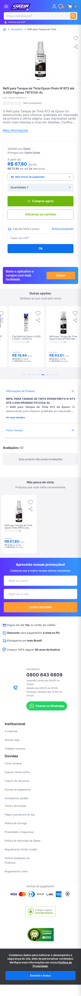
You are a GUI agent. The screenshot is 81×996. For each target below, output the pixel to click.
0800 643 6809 (44, 675)
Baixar (60, 275)
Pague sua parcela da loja (19, 814)
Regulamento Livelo (16, 871)
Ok (41, 248)
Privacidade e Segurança (19, 831)
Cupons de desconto (17, 780)
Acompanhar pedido (16, 798)
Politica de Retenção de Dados (22, 840)
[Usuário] (54, 6)
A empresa (11, 731)
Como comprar (13, 763)
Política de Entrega (16, 823)
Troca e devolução (15, 805)
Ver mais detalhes (15, 417)
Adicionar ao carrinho (40, 214)
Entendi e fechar (40, 975)
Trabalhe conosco (15, 748)
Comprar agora (43, 201)
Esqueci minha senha (17, 772)
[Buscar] (73, 16)
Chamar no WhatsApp (49, 705)
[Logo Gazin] (21, 7)
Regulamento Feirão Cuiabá (21, 849)
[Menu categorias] (6, 6)
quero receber (40, 607)
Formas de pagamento (18, 789)
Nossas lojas (12, 739)
